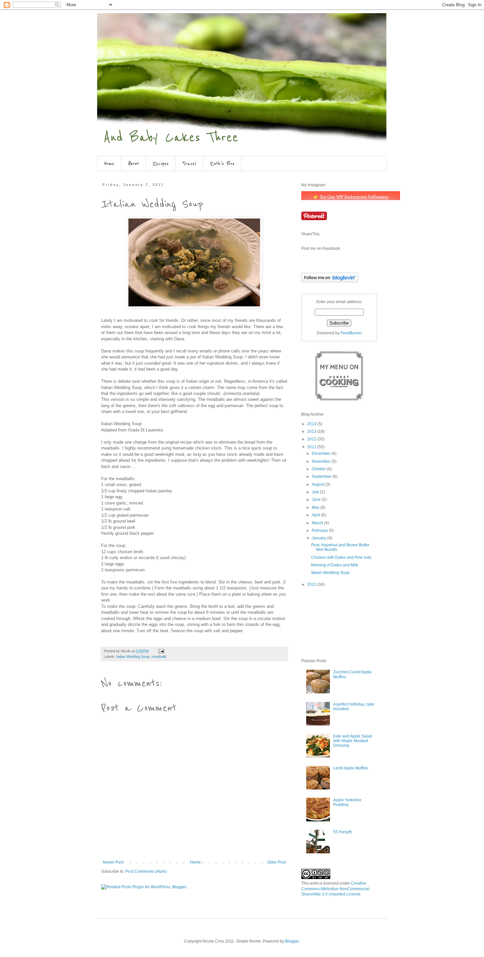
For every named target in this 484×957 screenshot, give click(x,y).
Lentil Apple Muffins (350, 768)
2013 (312, 431)
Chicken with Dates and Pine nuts (341, 557)
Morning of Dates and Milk (334, 565)
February (320, 530)
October (319, 469)
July (316, 492)
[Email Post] (161, 651)
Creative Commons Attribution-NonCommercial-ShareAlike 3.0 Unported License (335, 889)
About (133, 163)
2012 (312, 439)
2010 (312, 584)
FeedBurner (351, 333)
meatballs (159, 657)
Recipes (161, 163)
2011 (312, 447)
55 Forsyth (342, 832)
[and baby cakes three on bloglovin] (329, 281)
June (317, 499)
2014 (312, 424)
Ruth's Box (222, 163)
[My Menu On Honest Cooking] (339, 399)
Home (109, 163)
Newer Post (113, 862)
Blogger (292, 941)
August (318, 484)
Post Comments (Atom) (146, 871)
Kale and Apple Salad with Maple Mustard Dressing (352, 741)
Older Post (276, 862)
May (316, 507)
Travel (189, 163)
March (318, 523)
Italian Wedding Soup (132, 657)
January (319, 538)
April (316, 515)
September (322, 476)
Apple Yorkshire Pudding (347, 802)
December (322, 453)
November (322, 461)
